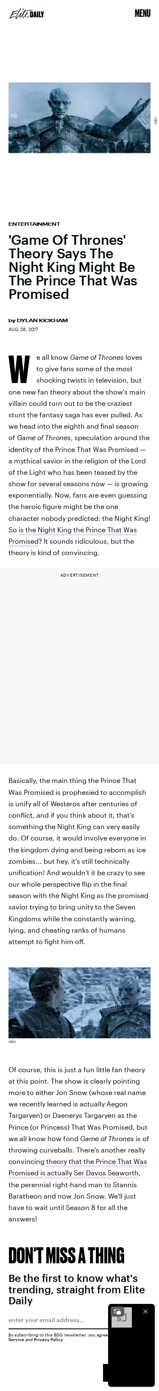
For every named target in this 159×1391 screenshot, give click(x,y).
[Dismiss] (145, 1311)
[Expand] (117, 1311)
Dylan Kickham (42, 320)
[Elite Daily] (26, 13)
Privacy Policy (48, 1339)
